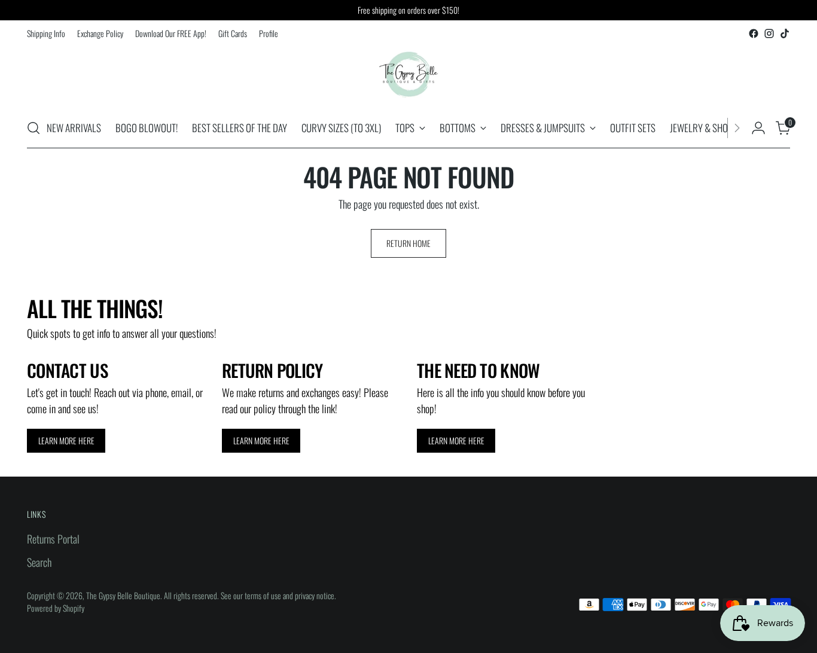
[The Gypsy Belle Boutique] (408, 75)
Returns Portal (53, 539)
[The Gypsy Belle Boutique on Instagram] (769, 33)
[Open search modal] (33, 128)
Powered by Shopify (55, 608)
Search (39, 562)
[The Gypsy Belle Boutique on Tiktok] (784, 33)
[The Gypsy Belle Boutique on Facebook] (753, 33)
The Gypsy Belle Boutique (123, 595)
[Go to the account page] (758, 128)
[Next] (737, 128)
